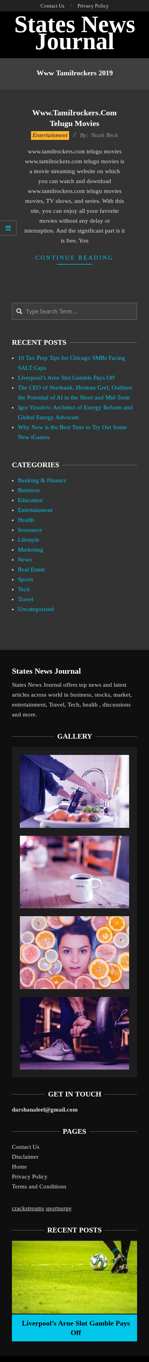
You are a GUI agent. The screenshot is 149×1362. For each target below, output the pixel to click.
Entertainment (50, 135)
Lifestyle (28, 540)
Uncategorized (36, 609)
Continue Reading (74, 257)
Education (30, 500)
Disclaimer (25, 1157)
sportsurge (59, 1208)
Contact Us (25, 1147)
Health (26, 520)
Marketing (30, 549)
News (25, 559)
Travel (25, 599)
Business (29, 490)
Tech (24, 589)
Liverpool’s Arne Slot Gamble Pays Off (66, 377)
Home (19, 1166)
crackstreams (28, 1208)
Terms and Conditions (39, 1186)
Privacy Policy (30, 1176)
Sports (25, 579)
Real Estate (31, 569)
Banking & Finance (42, 480)
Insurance (30, 530)
